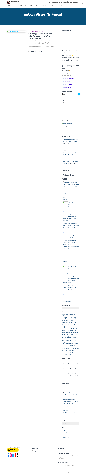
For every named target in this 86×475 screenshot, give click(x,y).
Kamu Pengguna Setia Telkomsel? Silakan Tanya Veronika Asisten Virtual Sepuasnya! (40, 36)
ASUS (68, 314)
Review (40, 31)
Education (25, 5)
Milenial (68, 343)
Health (74, 334)
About (13, 5)
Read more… (41, 47)
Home (9, 5)
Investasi (64, 337)
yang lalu (38, 51)
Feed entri (65, 432)
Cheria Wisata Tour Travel (68, 131)
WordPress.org (66, 437)
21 (72, 373)
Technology (44, 31)
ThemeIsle (77, 472)
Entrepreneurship (66, 328)
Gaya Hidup (67, 332)
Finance (69, 330)
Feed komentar (66, 435)
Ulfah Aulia (65, 412)
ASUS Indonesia (73, 314)
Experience (51, 5)
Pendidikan (67, 345)
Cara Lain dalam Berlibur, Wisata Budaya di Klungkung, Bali (73, 235)
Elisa (64, 385)
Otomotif (72, 343)
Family (64, 330)
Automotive (65, 315)
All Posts (20, 5)
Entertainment (68, 327)
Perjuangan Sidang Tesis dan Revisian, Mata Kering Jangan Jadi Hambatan (73, 184)
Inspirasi (72, 336)
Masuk (64, 430)
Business (66, 320)
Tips (64, 352)
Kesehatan (69, 337)
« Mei (63, 379)
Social (37, 5)
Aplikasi (64, 314)
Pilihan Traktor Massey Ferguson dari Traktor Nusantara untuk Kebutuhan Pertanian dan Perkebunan (73, 244)
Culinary (74, 322)
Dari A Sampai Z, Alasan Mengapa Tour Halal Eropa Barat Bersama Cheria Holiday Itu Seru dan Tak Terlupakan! (70, 216)
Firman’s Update (66, 129)
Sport (66, 350)
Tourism (69, 352)
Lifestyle (44, 5)
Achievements (59, 5)
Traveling (66, 354)
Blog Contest (30, 31)
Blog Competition (75, 315)
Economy (32, 5)
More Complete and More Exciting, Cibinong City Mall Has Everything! (70, 388)
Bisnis (69, 315)
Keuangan (75, 337)
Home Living (66, 336)
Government (68, 334)
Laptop (67, 340)
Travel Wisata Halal (67, 133)
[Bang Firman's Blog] (13, 2)
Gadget (34, 31)
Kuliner (64, 340)
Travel (72, 352)
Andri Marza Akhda (67, 399)
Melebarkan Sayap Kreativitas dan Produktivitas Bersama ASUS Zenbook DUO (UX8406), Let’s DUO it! (70, 154)
